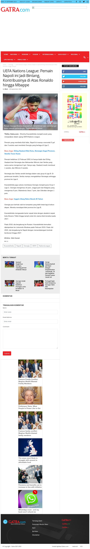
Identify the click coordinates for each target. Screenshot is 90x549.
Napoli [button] (18, 246)
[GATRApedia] (66, 524)
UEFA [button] (34, 246)
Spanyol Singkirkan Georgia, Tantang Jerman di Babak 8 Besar (21, 266)
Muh (6, 89)
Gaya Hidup (62, 54)
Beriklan (35, 531)
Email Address (7, 317)
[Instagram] (80, 1)
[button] (85, 57)
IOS (81, 546)
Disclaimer (36, 535)
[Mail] (87, 1)
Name (5, 308)
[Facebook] (76, 1)
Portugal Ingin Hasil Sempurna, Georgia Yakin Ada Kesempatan (50, 285)
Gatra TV (59, 1)
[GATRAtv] (66, 527)
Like (84, 71)
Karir (34, 528)
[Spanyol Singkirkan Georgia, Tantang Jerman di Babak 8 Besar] (9, 264)
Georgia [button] (27, 246)
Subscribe (82, 81)
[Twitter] (83, 1)
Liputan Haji (8, 59)
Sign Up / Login (25, 1)
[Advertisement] (45, 33)
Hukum (35, 54)
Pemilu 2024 (22, 59)
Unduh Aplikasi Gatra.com (60, 546)
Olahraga (10, 64)
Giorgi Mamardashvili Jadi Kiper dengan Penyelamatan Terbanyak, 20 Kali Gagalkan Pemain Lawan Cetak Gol (50, 269)
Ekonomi (25, 54)
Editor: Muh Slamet (13, 238)
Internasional (48, 54)
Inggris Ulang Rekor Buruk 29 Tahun (28, 199)
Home (6, 54)
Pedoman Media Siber (40, 524)
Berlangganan (37, 1)
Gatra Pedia (68, 1)
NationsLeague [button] (44, 246)
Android (75, 546)
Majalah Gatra (49, 1)
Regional (74, 54)
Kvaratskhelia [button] (9, 246)
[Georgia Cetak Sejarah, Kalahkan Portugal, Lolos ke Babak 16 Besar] (9, 283)
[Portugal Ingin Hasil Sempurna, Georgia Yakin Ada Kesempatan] (39, 283)
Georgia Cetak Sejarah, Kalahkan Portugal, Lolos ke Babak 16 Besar (21, 285)
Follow (83, 76)
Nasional (13, 54)
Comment (6, 326)
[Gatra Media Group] (66, 520)
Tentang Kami (37, 521)
